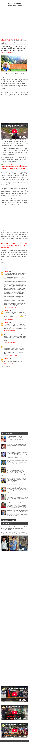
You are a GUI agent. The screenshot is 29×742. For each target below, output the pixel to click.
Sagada (8, 40)
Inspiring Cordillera (9, 39)
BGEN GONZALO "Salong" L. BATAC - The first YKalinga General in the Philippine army (17, 437)
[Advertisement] (14, 22)
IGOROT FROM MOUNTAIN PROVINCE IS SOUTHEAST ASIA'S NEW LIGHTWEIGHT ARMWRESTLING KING (16, 479)
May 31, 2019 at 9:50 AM (9, 330)
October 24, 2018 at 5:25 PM (10, 307)
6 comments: (9, 52)
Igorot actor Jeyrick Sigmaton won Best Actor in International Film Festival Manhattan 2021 (17, 511)
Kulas (19, 39)
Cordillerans (24, 741)
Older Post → (25, 266)
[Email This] (2, 262)
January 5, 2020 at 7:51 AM (10, 342)
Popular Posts (5, 520)
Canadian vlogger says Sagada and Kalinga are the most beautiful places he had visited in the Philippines (14, 48)
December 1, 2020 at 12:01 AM (10, 355)
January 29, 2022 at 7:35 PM (10, 363)
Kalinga (15, 39)
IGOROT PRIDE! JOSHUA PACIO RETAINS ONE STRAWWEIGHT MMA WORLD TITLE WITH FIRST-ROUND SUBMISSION (16, 469)
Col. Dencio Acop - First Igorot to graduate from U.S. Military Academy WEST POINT (16, 445)
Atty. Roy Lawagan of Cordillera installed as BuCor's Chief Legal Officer (17, 453)
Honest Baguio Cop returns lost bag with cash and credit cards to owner (17, 495)
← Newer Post (4, 266)
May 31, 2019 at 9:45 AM (9, 319)
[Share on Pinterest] (6, 259)
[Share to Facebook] (6, 262)
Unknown (6, 271)
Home (2, 39)
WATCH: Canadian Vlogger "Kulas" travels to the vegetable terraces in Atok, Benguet (14, 245)
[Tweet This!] (4, 259)
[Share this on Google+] (5, 259)
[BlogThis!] (3, 262)
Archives (12, 520)
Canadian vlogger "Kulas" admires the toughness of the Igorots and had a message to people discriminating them (14, 166)
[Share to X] (5, 262)
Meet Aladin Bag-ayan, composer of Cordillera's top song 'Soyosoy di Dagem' (16, 488)
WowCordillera (14, 3)
